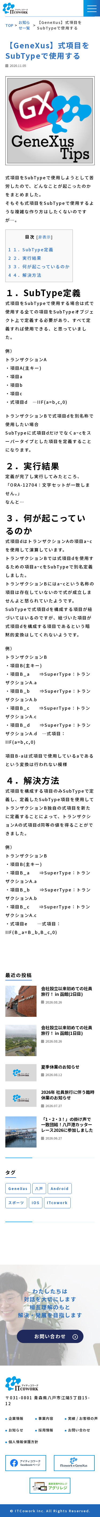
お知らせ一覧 (24, 25)
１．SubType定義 (31, 249)
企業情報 (16, 1418)
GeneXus (18, 1188)
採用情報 (45, 1430)
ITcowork (57, 1202)
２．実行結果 (25, 258)
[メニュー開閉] (92, 8)
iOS (35, 1202)
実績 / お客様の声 (83, 1418)
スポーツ (16, 1202)
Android (60, 1188)
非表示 (44, 237)
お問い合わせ (50, 1336)
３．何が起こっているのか (39, 266)
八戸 (39, 1188)
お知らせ (16, 1430)
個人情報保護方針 (23, 1441)
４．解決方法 (25, 275)
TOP (9, 25)
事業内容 (45, 1418)
